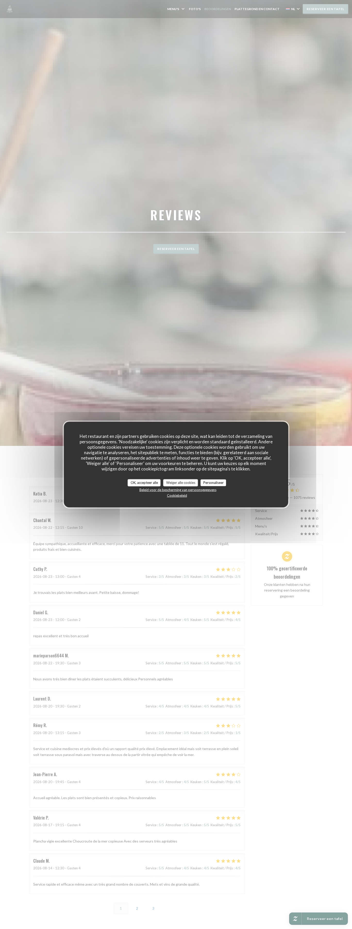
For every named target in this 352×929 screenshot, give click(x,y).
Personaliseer (213, 483)
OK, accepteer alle (144, 483)
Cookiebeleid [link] (177, 495)
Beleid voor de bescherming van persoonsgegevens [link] (177, 489)
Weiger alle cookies (180, 483)
